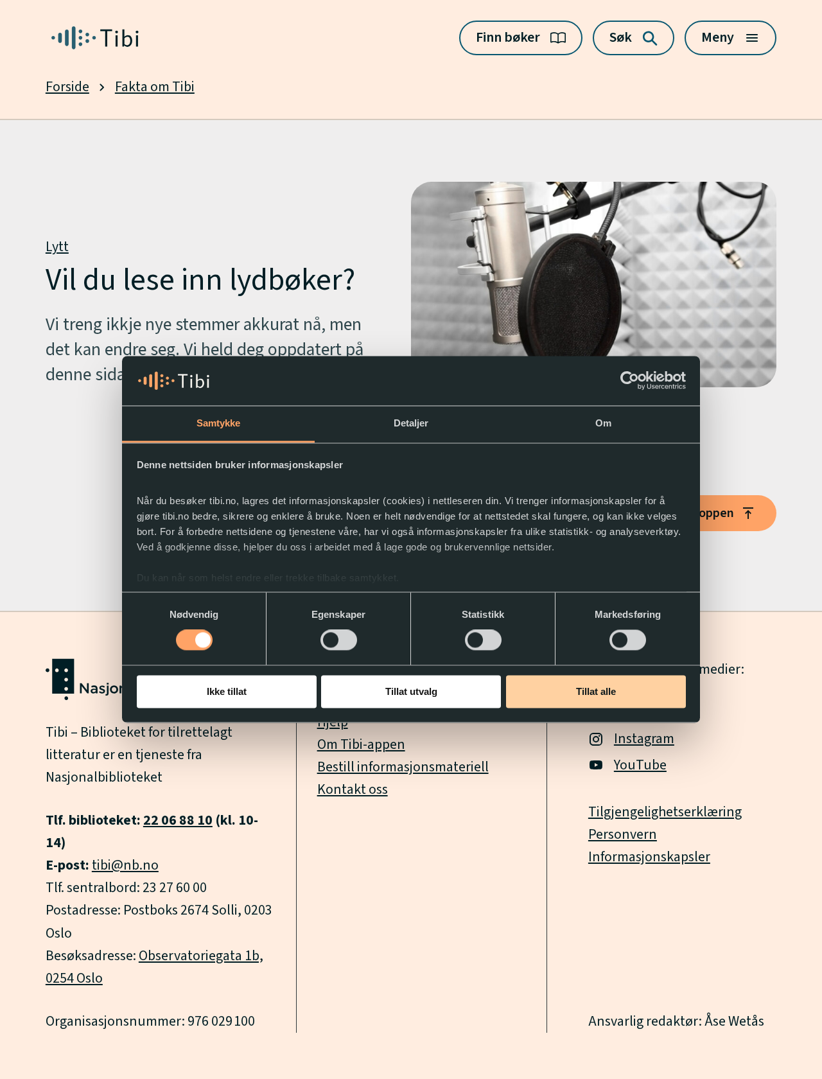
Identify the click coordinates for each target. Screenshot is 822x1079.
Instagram (644, 739)
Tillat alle (596, 691)
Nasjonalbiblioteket (104, 777)
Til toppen (705, 513)
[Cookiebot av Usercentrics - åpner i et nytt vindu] (629, 380)
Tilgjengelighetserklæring (665, 812)
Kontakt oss (352, 790)
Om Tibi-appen (361, 745)
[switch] (338, 640)
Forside (67, 87)
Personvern (622, 835)
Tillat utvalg (411, 691)
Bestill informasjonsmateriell (403, 767)
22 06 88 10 (178, 820)
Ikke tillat (227, 691)
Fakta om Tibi (155, 87)
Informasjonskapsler (649, 857)
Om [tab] (603, 422)
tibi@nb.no (125, 865)
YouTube (640, 765)
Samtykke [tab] (219, 422)
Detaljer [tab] (411, 422)
